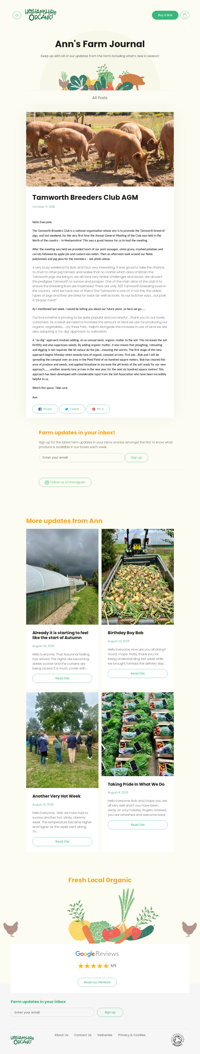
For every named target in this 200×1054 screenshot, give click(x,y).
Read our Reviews (97, 982)
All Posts (99, 97)
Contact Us (83, 1035)
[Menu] (17, 15)
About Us (61, 1035)
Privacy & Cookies (132, 1035)
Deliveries (104, 1035)
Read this (62, 678)
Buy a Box (165, 15)
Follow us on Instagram (67, 482)
